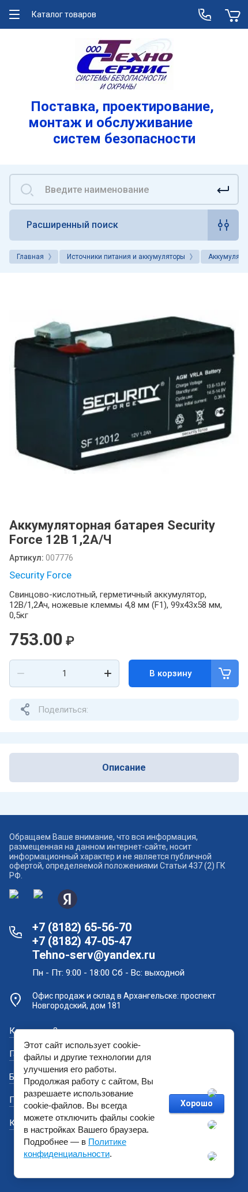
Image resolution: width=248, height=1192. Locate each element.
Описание (124, 767)
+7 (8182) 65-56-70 (81, 927)
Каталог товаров (64, 14)
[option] (124, 391)
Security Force (40, 575)
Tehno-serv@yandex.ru (93, 955)
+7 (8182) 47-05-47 (81, 941)
